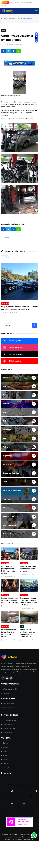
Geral (18, 18)
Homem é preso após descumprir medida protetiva (28, 569)
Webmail (5, 834)
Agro (22, 626)
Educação (6, 768)
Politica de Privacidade (10, 839)
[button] (3, 257)
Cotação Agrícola (9, 728)
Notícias (12, 18)
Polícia (5, 755)
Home (5, 18)
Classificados (7, 732)
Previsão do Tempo (9, 720)
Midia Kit (6, 693)
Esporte (5, 743)
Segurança (5, 303)
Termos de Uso (27, 839)
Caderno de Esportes (10, 708)
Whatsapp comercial (10, 689)
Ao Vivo (5, 2)
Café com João (8, 704)
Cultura (5, 747)
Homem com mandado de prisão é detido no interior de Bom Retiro (9, 600)
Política (5, 764)
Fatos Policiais (8, 724)
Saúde (5, 751)
